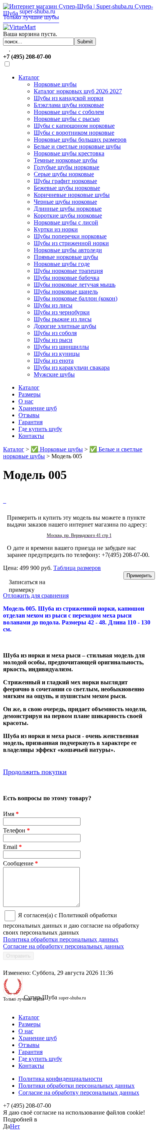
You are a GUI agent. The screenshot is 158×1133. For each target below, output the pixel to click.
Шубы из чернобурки (62, 312)
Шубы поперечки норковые (70, 236)
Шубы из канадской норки (69, 98)
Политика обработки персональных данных (60, 939)
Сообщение (20, 863)
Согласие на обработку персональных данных (63, 946)
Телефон (16, 830)
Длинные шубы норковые (68, 208)
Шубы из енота (54, 360)
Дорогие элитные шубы (65, 326)
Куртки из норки (56, 229)
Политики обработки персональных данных (76, 1085)
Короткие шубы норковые (68, 215)
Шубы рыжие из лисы (63, 319)
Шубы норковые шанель (66, 291)
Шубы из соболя (55, 333)
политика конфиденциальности (80, 1119)
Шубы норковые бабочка (66, 277)
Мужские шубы (54, 374)
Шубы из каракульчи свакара (72, 367)
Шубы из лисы (53, 305)
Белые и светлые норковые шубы (77, 146)
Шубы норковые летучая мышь (74, 284)
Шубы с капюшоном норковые (74, 125)
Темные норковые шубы (65, 160)
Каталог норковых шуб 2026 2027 (78, 91)
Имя (11, 814)
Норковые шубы (55, 84)
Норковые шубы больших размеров (80, 139)
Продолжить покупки (35, 772)
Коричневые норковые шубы (72, 195)
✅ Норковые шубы (57, 449)
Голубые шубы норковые (66, 167)
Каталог (29, 77)
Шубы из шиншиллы (61, 347)
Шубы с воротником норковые (74, 132)
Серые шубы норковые (64, 174)
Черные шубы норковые (65, 201)
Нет (15, 1126)
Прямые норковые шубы (66, 257)
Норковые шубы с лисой (66, 222)
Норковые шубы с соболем (69, 112)
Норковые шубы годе (62, 264)
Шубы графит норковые (65, 181)
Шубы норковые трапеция (68, 271)
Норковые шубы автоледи (68, 250)
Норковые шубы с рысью (67, 119)
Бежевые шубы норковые (67, 188)
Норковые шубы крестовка (69, 153)
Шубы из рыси (53, 340)
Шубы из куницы (57, 353)
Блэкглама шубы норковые (69, 105)
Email (12, 847)
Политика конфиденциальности (60, 1078)
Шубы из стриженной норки (71, 243)
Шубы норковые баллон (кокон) (75, 298)
